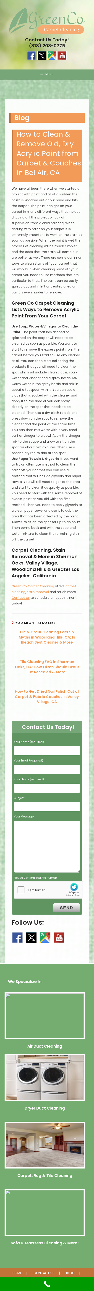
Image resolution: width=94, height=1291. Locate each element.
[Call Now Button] (47, 1284)
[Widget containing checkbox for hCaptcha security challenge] (48, 890)
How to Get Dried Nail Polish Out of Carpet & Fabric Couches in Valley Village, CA (47, 696)
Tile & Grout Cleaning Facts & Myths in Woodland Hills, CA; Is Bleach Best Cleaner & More (47, 637)
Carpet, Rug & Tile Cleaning (44, 1175)
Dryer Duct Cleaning (45, 1108)
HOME (17, 1273)
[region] (47, 94)
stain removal (38, 592)
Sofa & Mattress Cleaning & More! (45, 1243)
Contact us (21, 597)
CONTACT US (44, 1273)
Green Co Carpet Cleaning (33, 586)
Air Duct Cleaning (44, 1046)
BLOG (70, 1273)
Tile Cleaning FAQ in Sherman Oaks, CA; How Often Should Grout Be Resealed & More (47, 667)
